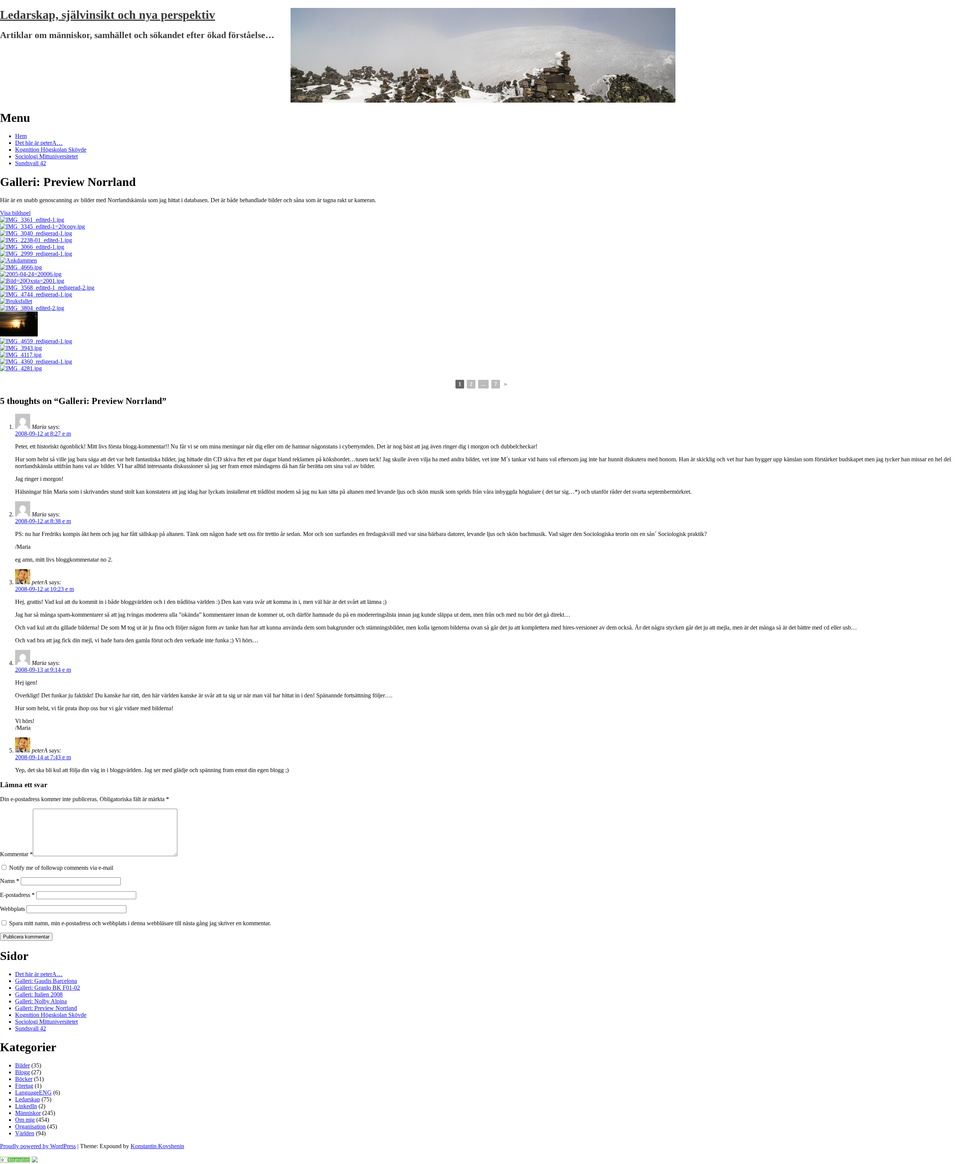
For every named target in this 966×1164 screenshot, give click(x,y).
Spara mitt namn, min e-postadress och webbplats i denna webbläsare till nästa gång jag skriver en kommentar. (140, 923)
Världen (24, 1133)
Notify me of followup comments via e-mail (61, 868)
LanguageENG (33, 1092)
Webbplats (12, 909)
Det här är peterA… (39, 143)
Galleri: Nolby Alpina (41, 1001)
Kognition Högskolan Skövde (50, 149)
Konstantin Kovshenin (157, 1146)
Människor (28, 1113)
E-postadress (17, 895)
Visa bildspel (15, 213)
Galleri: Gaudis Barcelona (46, 981)
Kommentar (16, 854)
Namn (9, 881)
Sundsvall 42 (30, 163)
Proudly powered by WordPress (38, 1146)
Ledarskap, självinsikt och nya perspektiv (107, 14)
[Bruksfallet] (16, 301)
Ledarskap (27, 1099)
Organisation (30, 1126)
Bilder (22, 1065)
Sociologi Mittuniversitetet (46, 156)
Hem (21, 136)
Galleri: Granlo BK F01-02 (47, 987)
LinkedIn (26, 1106)
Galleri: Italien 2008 (39, 994)
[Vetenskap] (15, 1160)
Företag (24, 1086)
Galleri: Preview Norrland (46, 1008)
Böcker (23, 1079)
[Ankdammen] (18, 260)
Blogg (22, 1072)
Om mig (25, 1119)
